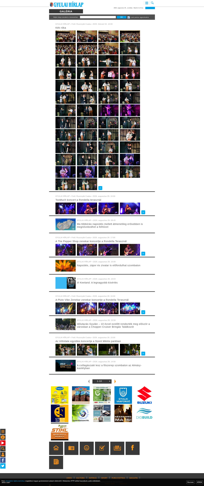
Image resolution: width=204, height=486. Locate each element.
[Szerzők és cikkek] (56, 465)
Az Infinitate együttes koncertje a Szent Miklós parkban (88, 341)
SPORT (104, 478)
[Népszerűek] (87, 451)
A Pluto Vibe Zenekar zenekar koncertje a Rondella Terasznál (92, 299)
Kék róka (60, 27)
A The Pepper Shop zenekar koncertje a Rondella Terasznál (91, 241)
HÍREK (69, 478)
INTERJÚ (93, 478)
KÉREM (199, 482)
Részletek (190, 482)
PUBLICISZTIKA (118, 478)
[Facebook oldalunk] (133, 451)
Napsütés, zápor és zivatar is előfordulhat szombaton (108, 265)
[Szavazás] (102, 451)
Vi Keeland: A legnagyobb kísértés (97, 282)
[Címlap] (56, 451)
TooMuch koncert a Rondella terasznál (78, 200)
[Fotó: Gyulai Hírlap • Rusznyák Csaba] (65, 41)
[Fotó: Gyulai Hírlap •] (65, 230)
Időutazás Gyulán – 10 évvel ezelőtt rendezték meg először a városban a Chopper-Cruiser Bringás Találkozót (113, 325)
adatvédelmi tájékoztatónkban (15, 481)
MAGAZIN (133, 478)
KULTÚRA (80, 478)
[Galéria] (71, 451)
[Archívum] (117, 451)
